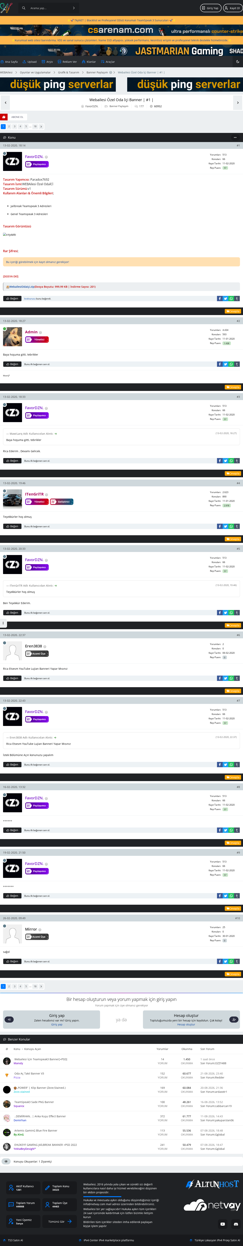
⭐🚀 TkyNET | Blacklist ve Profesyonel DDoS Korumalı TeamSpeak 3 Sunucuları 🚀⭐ (121, 20)
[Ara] (74, 8)
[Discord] (236, 1224)
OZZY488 (220, 1063)
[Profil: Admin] (12, 336)
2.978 (226, 505)
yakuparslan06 (224, 1120)
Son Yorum (207, 1049)
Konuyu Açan (32, 1049)
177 (141, 106)
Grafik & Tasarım (68, 72)
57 (225, 168)
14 (162, 1059)
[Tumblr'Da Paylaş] (237, 298)
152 (162, 1073)
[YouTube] (222, 1224)
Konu (17, 1049)
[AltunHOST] (212, 1184)
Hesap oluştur (186, 1024)
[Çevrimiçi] (4, 328)
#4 (238, 483)
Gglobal (220, 1134)
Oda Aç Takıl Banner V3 (29, 1073)
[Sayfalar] (110, 72)
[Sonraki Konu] (237, 102)
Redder (219, 1077)
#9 (238, 852)
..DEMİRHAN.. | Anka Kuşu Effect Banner (40, 1116)
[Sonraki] (41, 126)
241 (162, 1145)
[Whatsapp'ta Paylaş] (231, 298)
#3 (238, 397)
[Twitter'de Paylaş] (225, 298)
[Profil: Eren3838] (12, 650)
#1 (238, 145)
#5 (238, 548)
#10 (237, 918)
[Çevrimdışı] (4, 153)
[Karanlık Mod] (238, 61)
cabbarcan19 (223, 1106)
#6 (238, 635)
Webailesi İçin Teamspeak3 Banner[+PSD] (40, 1059)
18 (35, 126)
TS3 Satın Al (15, 1240)
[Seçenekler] (235, 137)
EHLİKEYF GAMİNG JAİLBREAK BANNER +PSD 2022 (45, 1145)
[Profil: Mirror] (12, 933)
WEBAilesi (6, 72)
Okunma (186, 1049)
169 (162, 1088)
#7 (238, 700)
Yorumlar (162, 1049)
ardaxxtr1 (221, 1092)
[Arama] (24, 8)
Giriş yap (56, 1024)
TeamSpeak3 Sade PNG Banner (34, 1102)
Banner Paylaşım (97, 72)
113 (162, 1130)
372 (162, 1116)
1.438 (226, 343)
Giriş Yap (212, 8)
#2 (238, 321)
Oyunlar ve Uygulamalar (35, 72)
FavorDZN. (92, 106)
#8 (238, 787)
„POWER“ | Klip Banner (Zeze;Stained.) (41, 1088)
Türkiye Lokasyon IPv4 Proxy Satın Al (217, 1240)
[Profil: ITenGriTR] (12, 498)
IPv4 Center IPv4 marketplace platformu (109, 1240)
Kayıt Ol (235, 8)
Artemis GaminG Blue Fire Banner (35, 1130)
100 (162, 1102)
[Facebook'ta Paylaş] (220, 298)
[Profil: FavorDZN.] (12, 161)
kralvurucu (30, 298)
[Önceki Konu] (5, 102)
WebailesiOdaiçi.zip (21, 286)
